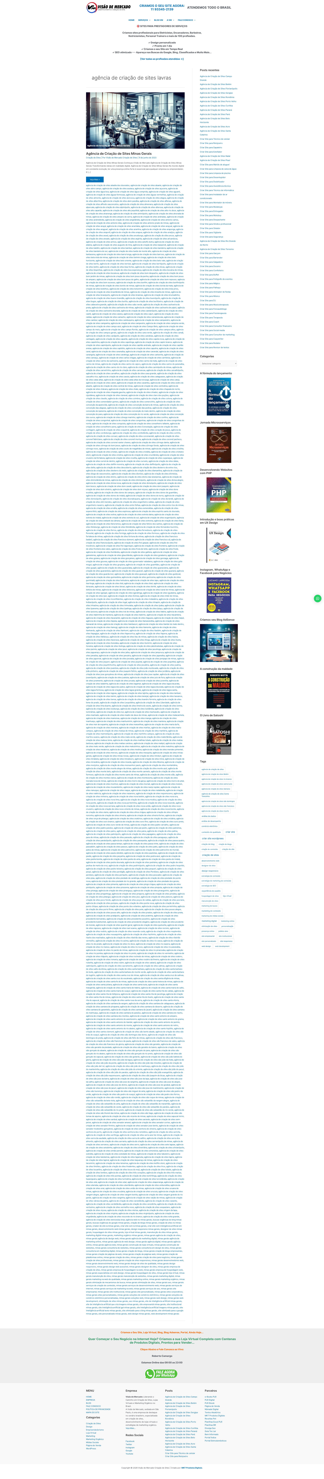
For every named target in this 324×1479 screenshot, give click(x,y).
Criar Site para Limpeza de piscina (215, 173)
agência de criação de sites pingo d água (137, 884)
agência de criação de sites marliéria (151, 731)
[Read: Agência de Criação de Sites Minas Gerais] (135, 120)
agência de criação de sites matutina (157, 746)
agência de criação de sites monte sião (157, 774)
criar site (230, 832)
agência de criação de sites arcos (159, 235)
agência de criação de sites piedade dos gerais (158, 881)
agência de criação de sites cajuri (138, 314)
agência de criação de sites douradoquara (121, 499)
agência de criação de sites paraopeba (130, 840)
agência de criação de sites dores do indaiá (105, 495)
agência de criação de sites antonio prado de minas (146, 223)
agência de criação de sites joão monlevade (138, 668)
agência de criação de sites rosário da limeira (139, 959)
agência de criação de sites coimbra (124, 398)
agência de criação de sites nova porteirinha (117, 803)
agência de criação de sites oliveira (110, 815)
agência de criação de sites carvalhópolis (164, 370)
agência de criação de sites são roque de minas (142, 1097)
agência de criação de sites (213, 769)
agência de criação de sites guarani (127, 571)
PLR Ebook (209, 1403)
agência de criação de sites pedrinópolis (127, 865)
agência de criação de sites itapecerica (117, 633)
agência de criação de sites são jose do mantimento (140, 1088)
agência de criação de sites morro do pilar (165, 781)
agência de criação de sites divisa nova (103, 483)
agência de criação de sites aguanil (164, 191)
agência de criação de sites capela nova (146, 339)
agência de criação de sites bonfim (131, 282)
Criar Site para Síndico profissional (215, 224)
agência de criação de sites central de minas (113, 386)
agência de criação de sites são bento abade (135, 1031)
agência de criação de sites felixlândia (118, 527)
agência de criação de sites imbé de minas (159, 596)
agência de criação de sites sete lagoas (157, 1144)
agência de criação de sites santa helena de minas (150, 981)
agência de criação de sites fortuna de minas (124, 536)
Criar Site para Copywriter (211, 339)
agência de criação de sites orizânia (159, 818)
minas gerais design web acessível (112, 1266)
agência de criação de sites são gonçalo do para (128, 1050)
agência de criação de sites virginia (101, 1213)
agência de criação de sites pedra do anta (121, 859)
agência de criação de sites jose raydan (141, 674)
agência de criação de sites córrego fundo (140, 445)
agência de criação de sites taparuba (126, 1157)
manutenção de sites (210, 901)
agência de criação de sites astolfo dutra (135, 242)
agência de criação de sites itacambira (164, 615)
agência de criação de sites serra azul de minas (141, 1135)
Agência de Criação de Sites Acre (215, 126)
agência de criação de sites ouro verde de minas (107, 825)
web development (222, 946)
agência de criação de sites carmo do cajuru (120, 364)
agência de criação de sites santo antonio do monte (109, 1025)
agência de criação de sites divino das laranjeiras (139, 477)
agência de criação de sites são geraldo (142, 1044)
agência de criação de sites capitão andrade (131, 345)
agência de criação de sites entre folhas (122, 505)
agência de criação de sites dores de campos (114, 492)
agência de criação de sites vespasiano (152, 1207)
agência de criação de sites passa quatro (166, 840)
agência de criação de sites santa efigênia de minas (156, 978)
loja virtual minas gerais (135, 1232)
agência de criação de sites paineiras (164, 828)
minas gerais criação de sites (117, 1257)
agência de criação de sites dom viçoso (130, 489)
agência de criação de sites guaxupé (131, 574)
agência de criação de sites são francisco (164, 1038)
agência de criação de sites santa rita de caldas (152, 991)
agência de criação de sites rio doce (119, 944)
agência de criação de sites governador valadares (130, 561)
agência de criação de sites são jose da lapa (129, 1078)
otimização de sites (209, 926)
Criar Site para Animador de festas (215, 292)
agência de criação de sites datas (163, 461)
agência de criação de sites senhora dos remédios (125, 1132)
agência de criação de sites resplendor (163, 931)
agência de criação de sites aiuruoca (118, 198)
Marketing (90, 1436)
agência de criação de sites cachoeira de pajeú (156, 307)
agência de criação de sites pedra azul (143, 856)
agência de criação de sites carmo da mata (138, 361)
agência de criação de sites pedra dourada (105, 862)
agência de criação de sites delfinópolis (142, 464)
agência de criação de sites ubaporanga (145, 1182)
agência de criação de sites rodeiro (166, 956)
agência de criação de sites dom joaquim (150, 486)
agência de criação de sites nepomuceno (154, 793)
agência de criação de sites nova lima (102, 799)
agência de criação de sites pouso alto (103, 912)
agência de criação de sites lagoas (101, 693)
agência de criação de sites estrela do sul (120, 517)
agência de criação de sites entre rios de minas (162, 505)
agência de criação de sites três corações (126, 1172)
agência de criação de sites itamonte (134, 627)
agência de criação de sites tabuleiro (153, 1154)
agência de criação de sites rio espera (153, 944)
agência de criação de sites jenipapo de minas (155, 658)
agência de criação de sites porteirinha (159, 906)
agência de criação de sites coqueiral (112, 430)
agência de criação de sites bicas (150, 267)
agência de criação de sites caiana (107, 314)
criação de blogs (225, 844)
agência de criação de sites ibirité (141, 586)
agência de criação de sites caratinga (112, 354)
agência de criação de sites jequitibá (159, 662)
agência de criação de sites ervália (101, 508)
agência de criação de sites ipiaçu (147, 608)
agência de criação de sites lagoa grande (123, 690)
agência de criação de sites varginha (108, 1197)
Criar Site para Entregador (211, 211)
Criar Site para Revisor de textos (214, 347)
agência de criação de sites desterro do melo (106, 470)
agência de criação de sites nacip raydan (141, 787)
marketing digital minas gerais (99, 1235)
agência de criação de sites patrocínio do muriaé (157, 850)
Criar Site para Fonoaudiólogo (213, 309)
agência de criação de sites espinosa (114, 511)
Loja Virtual (91, 1433)
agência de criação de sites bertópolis (149, 264)
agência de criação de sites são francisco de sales (154, 1041)
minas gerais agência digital (148, 1241)
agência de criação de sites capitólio (109, 348)
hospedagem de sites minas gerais (108, 1232)
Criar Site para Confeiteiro (212, 270)
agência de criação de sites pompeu (102, 903)
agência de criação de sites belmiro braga (127, 257)
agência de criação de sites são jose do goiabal (149, 1085)
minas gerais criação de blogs (129, 1251)
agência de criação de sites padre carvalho (149, 825)
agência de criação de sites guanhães (142, 564)
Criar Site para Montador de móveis (216, 202)
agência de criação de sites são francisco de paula (108, 1041)
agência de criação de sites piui (126, 897)
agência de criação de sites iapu (144, 580)
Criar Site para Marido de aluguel (214, 164)
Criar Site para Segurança (211, 237)
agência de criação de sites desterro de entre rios (155, 467)
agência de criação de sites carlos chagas (117, 357)
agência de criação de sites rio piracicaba (147, 950)
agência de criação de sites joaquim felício (118, 671)
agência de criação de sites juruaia (119, 680)
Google (129, 1450)
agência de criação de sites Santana (216, 789)
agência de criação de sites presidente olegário (128, 922)
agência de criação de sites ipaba (149, 605)
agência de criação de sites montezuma (134, 778)
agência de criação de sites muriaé (134, 784)
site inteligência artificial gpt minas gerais (117, 1307)
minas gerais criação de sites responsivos (132, 1260)
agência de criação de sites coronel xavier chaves (108, 442)
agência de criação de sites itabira (151, 611)
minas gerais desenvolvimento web (102, 1263)
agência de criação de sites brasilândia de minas (107, 292)
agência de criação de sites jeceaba (118, 658)
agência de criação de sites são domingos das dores (123, 1034)
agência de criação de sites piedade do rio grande (113, 881)
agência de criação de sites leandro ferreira (136, 699)
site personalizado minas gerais (112, 1313)
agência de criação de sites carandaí (142, 351)
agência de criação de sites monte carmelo (131, 771)
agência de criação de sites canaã (168, 332)
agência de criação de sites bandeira (149, 248)
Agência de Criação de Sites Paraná (216, 110)
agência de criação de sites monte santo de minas (117, 774)
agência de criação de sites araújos (159, 232)
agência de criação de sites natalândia (148, 790)
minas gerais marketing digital (160, 1276)
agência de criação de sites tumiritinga (139, 1176)
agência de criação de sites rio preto (120, 953)
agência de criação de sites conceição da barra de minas (133, 405)
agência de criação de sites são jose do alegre (159, 1082)
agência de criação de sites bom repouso (158, 279)
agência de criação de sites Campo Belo (140, 326)
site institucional (225, 936)
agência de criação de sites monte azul (149, 768)
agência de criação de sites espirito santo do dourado (155, 511)
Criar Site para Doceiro (210, 266)
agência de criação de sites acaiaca (118, 188)
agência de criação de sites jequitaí (126, 662)
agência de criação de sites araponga (158, 229)
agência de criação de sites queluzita (149, 925)
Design (89, 1426)
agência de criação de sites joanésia (102, 668)
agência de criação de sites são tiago (136, 1113)
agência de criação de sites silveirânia (130, 1147)
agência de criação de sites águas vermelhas (146, 195)
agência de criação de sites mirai (149, 759)
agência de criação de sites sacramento (115, 966)
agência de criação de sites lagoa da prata (160, 683)
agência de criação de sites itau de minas (128, 636)
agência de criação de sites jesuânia (133, 665)
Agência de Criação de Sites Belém (215, 84)
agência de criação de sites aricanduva (160, 238)
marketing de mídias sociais (212, 916)
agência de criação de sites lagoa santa (159, 690)
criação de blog (208, 844)
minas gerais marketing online (134, 1279)
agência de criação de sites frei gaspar (131, 543)
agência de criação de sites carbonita (146, 354)
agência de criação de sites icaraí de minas (155, 589)
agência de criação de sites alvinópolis (130, 213)
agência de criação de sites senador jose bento (137, 1125)
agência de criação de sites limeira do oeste (131, 705)
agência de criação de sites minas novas (111, 756)
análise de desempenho (211, 821)
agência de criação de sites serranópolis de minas (149, 1141)
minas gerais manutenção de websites (129, 1276)
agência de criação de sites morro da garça (126, 781)
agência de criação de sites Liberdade (152, 702)
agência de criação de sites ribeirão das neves (126, 937)
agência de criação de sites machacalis (142, 712)
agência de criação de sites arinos (101, 242)
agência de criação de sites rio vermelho (155, 953)
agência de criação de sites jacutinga (144, 649)
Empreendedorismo (95, 1430)
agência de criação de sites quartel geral (114, 925)
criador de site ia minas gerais (106, 1226)
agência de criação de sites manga (135, 718)
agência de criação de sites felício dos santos (142, 524)
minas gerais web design (155, 1298)
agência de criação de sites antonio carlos (159, 220)
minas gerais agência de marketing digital (138, 1238)
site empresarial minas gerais (152, 1304)
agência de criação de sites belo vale (148, 260)
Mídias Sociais (92, 1442)
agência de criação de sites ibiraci (110, 586)
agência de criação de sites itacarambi (103, 618)
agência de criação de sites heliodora (112, 580)
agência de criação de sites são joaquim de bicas (143, 1075)
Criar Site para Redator (210, 343)
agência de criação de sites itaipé (169, 618)
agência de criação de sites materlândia (154, 737)
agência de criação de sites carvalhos (102, 373)
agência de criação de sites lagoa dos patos (105, 687)
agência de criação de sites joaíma (165, 665)
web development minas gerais (165, 1313)
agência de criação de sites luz (110, 712)
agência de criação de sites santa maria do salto (162, 988)
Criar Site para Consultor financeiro (216, 326)
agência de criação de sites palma (162, 831)
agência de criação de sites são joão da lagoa (112, 1060)
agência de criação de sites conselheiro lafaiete (148, 423)
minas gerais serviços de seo (147, 1288)
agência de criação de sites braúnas (127, 295)
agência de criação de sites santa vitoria (161, 1000)
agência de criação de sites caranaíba (108, 351)
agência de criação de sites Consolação (135, 427)
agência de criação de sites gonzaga (152, 558)
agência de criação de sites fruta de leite (129, 549)
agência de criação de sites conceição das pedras (129, 408)
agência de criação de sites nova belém (126, 796)
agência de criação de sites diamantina (144, 470)
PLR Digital (210, 1400)
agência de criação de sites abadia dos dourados (107, 185)
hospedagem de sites (210, 896)
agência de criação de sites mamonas (102, 718)
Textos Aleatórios (212, 1412)
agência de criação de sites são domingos (218, 801)
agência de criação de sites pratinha (137, 915)
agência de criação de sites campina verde (165, 323)
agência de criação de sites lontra (167, 705)
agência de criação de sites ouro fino (131, 821)
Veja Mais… (131, 1428)
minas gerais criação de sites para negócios (150, 1257)
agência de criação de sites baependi (149, 245)
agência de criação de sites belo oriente (113, 260)
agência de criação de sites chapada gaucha (105, 392)
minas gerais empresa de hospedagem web (163, 1270)
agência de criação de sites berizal (115, 264)
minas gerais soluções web (131, 1298)
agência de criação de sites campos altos (157, 329)
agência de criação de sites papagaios (139, 834)
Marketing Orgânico (95, 1439)
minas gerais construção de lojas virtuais (135, 1245)
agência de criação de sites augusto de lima (112, 245)
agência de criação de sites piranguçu (115, 890)
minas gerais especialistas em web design (105, 1273)
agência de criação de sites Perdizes (142, 872)
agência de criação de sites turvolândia (149, 1179)
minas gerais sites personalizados (101, 1295)
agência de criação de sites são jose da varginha (116, 1082)
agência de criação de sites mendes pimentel (163, 749)
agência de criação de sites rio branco (217, 779)
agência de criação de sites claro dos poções (148, 395)
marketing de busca (209, 906)
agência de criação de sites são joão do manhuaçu (128, 1066)
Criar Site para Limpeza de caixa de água (218, 169)
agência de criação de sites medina (125, 749)
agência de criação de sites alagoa (150, 198)
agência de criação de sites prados (136, 912)
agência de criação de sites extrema (137, 520)
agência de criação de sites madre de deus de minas (123, 715)
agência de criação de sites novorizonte (158, 809)
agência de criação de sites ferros (101, 530)
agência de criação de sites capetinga (117, 342)
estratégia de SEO (209, 886)
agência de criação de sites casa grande (138, 373)
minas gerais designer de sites (143, 1266)
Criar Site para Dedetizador (212, 181)
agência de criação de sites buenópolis (142, 298)
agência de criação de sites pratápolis (103, 915)
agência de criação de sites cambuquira (116, 320)
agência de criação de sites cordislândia (130, 433)
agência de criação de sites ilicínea (123, 596)
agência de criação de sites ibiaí (138, 583)
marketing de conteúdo (211, 911)
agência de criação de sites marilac (134, 727)
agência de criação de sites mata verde (117, 737)
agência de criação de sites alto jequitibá (121, 210)
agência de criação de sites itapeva (151, 633)
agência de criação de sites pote (129, 909)
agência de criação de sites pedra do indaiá (160, 859)
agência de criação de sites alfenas (155, 201)
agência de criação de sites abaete (145, 185)
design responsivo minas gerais (145, 1229)
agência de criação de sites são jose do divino (106, 1085)
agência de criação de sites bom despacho (139, 273)
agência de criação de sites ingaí (112, 602)
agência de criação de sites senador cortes (151, 1122)
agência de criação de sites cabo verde (124, 304)
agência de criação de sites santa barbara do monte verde (120, 972)
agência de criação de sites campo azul (103, 326)
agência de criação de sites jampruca (147, 652)
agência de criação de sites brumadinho (162, 295)
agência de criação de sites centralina (150, 386)
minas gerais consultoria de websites (111, 1248)
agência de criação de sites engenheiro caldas (133, 502)
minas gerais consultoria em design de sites (149, 1248)
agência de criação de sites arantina (125, 229)
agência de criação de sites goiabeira (150, 555)
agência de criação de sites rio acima (112, 941)
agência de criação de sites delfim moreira (105, 464)
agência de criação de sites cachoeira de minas (113, 307)
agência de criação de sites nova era (161, 796)
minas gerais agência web (104, 1245)
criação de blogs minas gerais (144, 1223)
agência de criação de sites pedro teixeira (104, 868)
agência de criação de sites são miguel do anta (124, 1091)
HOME (89, 1397)
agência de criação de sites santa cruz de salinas (162, 975)
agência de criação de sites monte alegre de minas (108, 768)
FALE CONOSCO (93, 1406)
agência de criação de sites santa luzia (130, 984)
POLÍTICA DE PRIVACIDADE (98, 1409)
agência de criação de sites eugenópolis (158, 517)
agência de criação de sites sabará (140, 962)
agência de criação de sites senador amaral (111, 1122)
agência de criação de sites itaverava (102, 640)
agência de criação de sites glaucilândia (114, 555)
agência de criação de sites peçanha (108, 856)
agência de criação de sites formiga (110, 533)
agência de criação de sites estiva (101, 514)
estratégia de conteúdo (211, 876)
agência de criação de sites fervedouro (134, 530)
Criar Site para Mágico (210, 283)
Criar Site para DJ (208, 300)
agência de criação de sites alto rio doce (158, 210)
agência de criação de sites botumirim (126, 289)
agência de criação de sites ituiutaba (102, 643)
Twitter (129, 1444)
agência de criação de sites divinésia (160, 473)
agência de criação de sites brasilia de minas (150, 292)
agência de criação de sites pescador (144, 875)
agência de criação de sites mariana (102, 727)
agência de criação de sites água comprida (129, 191)
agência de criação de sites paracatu (116, 837)
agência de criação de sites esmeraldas (135, 508)
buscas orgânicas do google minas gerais (111, 1223)
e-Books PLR (210, 1397)
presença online (208, 931)
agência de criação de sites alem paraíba (121, 201)
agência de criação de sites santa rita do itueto (132, 997)
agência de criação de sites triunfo (215, 811)
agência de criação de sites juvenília (152, 680)
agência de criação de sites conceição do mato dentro (131, 411)
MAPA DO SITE (92, 1412)
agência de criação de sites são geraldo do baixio (135, 1047)
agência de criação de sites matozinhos (122, 746)
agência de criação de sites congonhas (128, 420)
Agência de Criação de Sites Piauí (215, 160)
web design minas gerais (139, 1313)
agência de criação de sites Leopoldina (117, 702)
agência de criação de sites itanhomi (112, 630)
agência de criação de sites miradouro (117, 759)
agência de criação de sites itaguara (137, 618)
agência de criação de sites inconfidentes (104, 599)
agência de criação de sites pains (101, 831)
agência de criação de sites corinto (164, 433)
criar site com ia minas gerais (133, 1226)
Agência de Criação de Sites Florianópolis (218, 88)
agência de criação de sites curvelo (132, 461)
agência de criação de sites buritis (112, 301)
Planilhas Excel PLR (213, 1422)
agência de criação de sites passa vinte (140, 843)
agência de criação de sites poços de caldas (131, 900)
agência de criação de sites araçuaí (156, 226)
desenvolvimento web (210, 861)
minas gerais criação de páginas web (139, 1254)
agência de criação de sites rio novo (126, 947)
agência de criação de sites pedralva (141, 862)
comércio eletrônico (209, 826)
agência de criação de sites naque (115, 790)
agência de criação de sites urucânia (108, 1191)
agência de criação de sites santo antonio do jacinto (156, 1022)
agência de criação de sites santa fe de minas (106, 981)
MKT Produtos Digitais (215, 1415)
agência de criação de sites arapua (126, 232)
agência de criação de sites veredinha (139, 1204)
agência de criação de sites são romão (103, 1097)
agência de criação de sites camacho (109, 317)
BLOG (88, 1403)
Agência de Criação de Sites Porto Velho (218, 101)
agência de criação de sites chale (123, 389)
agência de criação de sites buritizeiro (146, 301)
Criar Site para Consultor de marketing (217, 334)
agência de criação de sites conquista (109, 423)
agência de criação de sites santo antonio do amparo (153, 1016)
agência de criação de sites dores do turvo (145, 495)
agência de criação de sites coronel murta (122, 439)
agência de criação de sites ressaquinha (104, 934)
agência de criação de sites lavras (101, 699)
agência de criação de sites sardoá (101, 1119)
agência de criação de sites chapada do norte (159, 389)
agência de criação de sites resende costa (126, 931)
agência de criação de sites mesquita (135, 752)
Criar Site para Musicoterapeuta (214, 304)
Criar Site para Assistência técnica (215, 186)
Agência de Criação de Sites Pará (215, 114)
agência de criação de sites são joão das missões (139, 1063)
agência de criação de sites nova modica (138, 799)
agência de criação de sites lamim (101, 696)
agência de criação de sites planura (156, 897)
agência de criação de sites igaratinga (125, 593)
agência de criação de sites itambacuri (120, 624)
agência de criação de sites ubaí (112, 1182)
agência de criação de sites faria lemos (103, 524)
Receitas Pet (210, 1418)
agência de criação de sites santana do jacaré (131, 1009)
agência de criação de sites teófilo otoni (147, 1163)
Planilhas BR (210, 1425)
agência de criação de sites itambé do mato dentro (161, 624)
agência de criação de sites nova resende (156, 803)
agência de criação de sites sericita (164, 1132)
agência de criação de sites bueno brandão (105, 298)
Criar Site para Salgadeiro (211, 262)
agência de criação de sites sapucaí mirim (165, 1116)
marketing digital (209, 921)
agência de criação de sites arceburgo (126, 235)
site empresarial (208, 936)
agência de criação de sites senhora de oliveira (135, 1129)
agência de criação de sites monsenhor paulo (120, 765)
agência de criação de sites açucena (151, 188)
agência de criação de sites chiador (142, 392)
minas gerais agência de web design (118, 1241)
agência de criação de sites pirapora (128, 894)
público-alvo (223, 931)
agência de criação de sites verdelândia (103, 1204)
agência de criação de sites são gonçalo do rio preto (129, 1053)
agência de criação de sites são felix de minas (124, 1038)
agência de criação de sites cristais (101, 452)
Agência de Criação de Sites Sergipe (216, 93)
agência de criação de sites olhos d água (127, 812)
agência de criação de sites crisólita (167, 448)
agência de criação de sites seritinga (102, 1135)
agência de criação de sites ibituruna (118, 589)
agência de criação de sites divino (101, 477)
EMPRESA (90, 1400)
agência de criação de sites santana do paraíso (120, 1013)
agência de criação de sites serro (124, 1144)
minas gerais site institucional (111, 1292)
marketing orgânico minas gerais (128, 1235)
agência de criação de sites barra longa (113, 254)
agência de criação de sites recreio (153, 928)
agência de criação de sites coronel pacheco (161, 439)
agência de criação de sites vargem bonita (119, 1194)
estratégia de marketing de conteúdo (216, 881)
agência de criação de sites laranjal (132, 696)
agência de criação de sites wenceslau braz (105, 1220)
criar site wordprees (213, 838)
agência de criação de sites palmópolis (103, 834)
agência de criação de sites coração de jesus (150, 430)
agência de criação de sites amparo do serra (112, 217)
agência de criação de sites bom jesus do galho (118, 279)
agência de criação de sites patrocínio (117, 850)
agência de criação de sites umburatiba (152, 1185)
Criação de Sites (93, 157)
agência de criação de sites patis (142, 846)
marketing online (227, 921)
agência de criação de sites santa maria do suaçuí (108, 991)
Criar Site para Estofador (211, 152)
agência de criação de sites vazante (161, 1201)
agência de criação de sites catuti (101, 383)
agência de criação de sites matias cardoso (113, 743)
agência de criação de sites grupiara (109, 564)
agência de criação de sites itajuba (101, 621)
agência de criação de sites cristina (107, 455)
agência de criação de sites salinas (149, 966)
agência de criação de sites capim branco (153, 342)
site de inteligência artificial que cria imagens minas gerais (112, 1304)
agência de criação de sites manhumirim (114, 721)
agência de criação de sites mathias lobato (132, 740)
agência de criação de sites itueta (166, 640)
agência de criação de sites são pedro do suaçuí (113, 1094)
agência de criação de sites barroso (148, 254)
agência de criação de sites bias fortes (117, 267)
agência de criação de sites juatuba (113, 677)
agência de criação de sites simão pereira (104, 1150)
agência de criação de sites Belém (215, 774)
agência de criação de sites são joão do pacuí (163, 1069)
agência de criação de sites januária (115, 655)
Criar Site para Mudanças (211, 207)
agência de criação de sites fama (168, 520)
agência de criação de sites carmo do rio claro (106, 367)
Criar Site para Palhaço (210, 287)
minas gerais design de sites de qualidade (137, 1263)
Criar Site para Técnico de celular (215, 139)
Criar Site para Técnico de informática (217, 190)
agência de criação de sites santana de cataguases (151, 1003)
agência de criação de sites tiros (150, 1166)
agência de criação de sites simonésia (141, 1150)
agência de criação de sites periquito (111, 875)
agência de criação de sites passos (111, 846)
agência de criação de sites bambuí (116, 248)
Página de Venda (93, 1445)
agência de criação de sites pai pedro (130, 828)
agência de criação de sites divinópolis (128, 480)
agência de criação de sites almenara (136, 204)
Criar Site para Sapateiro (211, 147)
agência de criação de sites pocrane (168, 900)
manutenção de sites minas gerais (162, 1232)
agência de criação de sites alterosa (147, 207)
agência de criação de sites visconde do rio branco (119, 1216)
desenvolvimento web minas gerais (114, 1229)
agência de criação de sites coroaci (101, 436)
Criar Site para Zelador (210, 228)
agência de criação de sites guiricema (138, 577)
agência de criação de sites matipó (149, 743)
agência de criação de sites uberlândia (116, 1185)
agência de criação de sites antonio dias (104, 223)
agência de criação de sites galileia (136, 552)
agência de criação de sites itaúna (162, 636)
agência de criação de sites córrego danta (150, 442)
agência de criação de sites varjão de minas (145, 1197)
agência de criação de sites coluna (156, 398)
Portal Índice (210, 1437)
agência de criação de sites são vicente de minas (124, 1116)
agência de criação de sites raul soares (119, 928)
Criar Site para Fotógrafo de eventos (216, 279)
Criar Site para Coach (209, 322)
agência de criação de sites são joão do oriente (121, 1069)
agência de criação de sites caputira (142, 348)
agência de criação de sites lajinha (133, 693)
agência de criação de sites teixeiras (112, 1163)
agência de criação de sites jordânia (154, 671)
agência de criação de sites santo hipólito (154, 1028)
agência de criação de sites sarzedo (134, 1119)
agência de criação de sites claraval (111, 395)
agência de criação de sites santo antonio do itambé (109, 1022)
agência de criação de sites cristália (134, 452)
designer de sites (208, 866)
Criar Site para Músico (210, 296)
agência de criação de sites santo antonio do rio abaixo (110, 1028)
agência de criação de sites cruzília (121, 458)
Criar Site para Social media (212, 330)
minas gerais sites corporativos (169, 1292)
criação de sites (210, 855)
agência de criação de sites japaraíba (148, 655)
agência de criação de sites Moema (148, 762)
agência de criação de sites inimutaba (116, 605)
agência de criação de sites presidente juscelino (128, 919)
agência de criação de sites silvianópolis (166, 1147)
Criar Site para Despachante (212, 219)
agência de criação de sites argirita (126, 238)
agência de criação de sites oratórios (125, 818)
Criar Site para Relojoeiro (211, 143)
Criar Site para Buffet (209, 275)
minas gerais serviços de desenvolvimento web (137, 1285)
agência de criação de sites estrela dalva (135, 514)
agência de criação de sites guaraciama (150, 568)
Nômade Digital (211, 1409)
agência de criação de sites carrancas (128, 370)
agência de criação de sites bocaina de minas (162, 270)
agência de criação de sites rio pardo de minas (107, 950)
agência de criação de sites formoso (143, 533)
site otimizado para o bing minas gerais (139, 1310)
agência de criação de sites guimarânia (103, 577)
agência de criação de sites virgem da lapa (158, 1210)
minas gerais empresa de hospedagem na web (122, 1270)
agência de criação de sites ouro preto (166, 821)
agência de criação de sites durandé (157, 499)
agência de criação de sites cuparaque (155, 458)
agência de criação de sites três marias (163, 1172)
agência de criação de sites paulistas (140, 853)
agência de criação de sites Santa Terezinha (215, 795)
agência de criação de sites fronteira (150, 546)
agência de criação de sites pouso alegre (162, 909)
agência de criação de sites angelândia (122, 220)
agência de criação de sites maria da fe (161, 724)
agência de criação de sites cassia (114, 376)
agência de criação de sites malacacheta (166, 715)
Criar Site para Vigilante (210, 232)
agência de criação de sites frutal (163, 549)
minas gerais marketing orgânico (163, 1279)
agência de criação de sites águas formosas (105, 195)
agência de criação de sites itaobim (145, 630)
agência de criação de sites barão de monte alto (129, 251)
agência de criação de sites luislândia (137, 709)
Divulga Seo (210, 1428)
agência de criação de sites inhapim (144, 602)
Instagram (130, 1447)
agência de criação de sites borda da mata (154, 285)
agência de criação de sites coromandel (136, 436)
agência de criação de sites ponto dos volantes (120, 906)
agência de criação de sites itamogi (101, 627)
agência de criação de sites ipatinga (115, 608)
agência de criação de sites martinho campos (134, 734)
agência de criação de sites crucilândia (141, 455)
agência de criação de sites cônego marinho (115, 417)
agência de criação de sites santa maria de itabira (118, 988)
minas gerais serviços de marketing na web (113, 1288)
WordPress (91, 1448)
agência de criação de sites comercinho (137, 401)
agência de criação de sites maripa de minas (114, 731)
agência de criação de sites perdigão (108, 872)
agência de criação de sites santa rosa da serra (121, 1000)
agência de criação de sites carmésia (153, 357)
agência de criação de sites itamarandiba (136, 621)
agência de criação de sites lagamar (125, 683)
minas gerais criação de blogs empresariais (162, 1251)
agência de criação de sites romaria (102, 959)
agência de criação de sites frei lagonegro (114, 546)
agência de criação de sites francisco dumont (113, 539)
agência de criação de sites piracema (112, 887)
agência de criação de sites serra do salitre (126, 1138)
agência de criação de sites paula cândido (104, 853)
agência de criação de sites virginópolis (136, 1213)
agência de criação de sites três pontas (103, 1176)
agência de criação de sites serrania (110, 1141)
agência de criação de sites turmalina (114, 1179)
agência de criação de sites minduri (145, 756)
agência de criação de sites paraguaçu (150, 837)
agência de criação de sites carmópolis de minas (149, 367)
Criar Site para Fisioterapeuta (213, 313)
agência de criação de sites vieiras (122, 1210)
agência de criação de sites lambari (165, 693)
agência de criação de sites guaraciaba (114, 568)
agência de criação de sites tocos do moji (121, 1169)
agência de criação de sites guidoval (164, 574)
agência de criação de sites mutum (166, 784)
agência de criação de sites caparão (112, 339)
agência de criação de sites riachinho (139, 934)
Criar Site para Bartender (211, 257)
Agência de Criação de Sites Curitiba (216, 105)
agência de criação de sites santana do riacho (162, 1013)
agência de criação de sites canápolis (102, 336)
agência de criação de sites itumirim (136, 643)
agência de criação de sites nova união (133, 806)
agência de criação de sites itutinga (109, 646)
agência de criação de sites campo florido (119, 329)
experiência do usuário (211, 891)
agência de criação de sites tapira (159, 1157)
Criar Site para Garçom (210, 253)
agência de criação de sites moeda (115, 762)
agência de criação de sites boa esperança (122, 270)
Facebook (130, 1441)
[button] (149, 20)
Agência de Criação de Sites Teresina (217, 249)
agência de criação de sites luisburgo (102, 709)
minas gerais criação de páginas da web (104, 1254)
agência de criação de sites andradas (149, 217)
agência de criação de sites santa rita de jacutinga (143, 994)
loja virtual (227, 896)
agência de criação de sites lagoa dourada (144, 687)
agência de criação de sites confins (152, 417)
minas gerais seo (163, 1282)
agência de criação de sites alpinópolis (112, 207)
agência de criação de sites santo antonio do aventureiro (111, 1019)
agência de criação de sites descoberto (113, 467)
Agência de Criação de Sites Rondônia (217, 97)
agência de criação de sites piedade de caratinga (117, 878)
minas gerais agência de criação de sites (162, 1235)
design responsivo (210, 871)
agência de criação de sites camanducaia (145, 317)
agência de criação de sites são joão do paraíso (107, 1072)
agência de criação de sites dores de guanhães (156, 492)
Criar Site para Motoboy (210, 215)
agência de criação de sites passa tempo (104, 843)
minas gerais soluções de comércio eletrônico (138, 1295)
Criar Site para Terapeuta (211, 317)
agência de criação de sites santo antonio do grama (161, 1019)
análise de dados (209, 816)
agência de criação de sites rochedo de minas (129, 956)
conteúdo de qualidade (211, 832)
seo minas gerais (136, 1301)
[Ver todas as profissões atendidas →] (162, 58)
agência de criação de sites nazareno (118, 793)
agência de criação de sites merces (102, 752)
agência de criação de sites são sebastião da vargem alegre (142, 1100)
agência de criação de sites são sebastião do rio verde (149, 1110)
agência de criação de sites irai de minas (116, 611)
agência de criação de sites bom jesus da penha (127, 276)
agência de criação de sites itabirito (130, 615)
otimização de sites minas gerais (113, 1301)
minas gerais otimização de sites (140, 1282)
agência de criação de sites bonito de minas (114, 285)
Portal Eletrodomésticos (215, 1440)
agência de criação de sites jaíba (115, 652)
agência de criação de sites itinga (135, 640)
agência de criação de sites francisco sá (152, 539)
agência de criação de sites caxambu (133, 383)
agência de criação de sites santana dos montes (107, 1016)
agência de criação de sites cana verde (134, 332)
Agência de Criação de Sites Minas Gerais (119, 154)
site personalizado (209, 941)
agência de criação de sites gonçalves (118, 558)
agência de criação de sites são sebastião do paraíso (145, 1107)
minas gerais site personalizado (139, 1292)
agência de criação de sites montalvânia (159, 765)
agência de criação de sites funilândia (103, 552)
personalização (227, 926)
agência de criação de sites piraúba (161, 894)
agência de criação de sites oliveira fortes (145, 815)
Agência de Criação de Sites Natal (215, 156)
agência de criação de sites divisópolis (139, 483)
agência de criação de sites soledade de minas (115, 1154)
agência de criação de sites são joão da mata (153, 1060)
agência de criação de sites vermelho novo (115, 1207)
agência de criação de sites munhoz (102, 784)
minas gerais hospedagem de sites (140, 1273)
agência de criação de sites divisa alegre (165, 480)
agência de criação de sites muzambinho (104, 787)
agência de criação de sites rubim (109, 962)
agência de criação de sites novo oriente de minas (117, 809)
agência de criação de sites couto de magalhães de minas (124, 448)
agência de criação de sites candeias (136, 336)
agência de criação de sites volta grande (161, 1216)
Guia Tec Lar (210, 1431)
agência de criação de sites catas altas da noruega (126, 380)
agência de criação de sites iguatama (159, 593)
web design (206, 946)
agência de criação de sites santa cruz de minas (117, 975)
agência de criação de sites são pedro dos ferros (157, 1094)
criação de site (228, 849)
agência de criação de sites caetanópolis (139, 311)
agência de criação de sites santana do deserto (141, 1006)
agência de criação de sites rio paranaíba (162, 947)
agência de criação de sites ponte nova (136, 903)
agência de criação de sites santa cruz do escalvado (109, 978)
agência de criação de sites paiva (131, 831)
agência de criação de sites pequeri (140, 868)
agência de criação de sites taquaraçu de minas (131, 1160)
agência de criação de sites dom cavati (114, 486)
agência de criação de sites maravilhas (126, 724)
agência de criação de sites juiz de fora (147, 677)
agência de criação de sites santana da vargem (107, 1003)
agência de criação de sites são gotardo (122, 1057)
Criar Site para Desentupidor (213, 177)
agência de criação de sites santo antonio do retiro (155, 1025)
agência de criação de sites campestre (128, 323)
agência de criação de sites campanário (152, 320)
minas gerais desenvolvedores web (167, 1260)
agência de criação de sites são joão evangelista (150, 1072)
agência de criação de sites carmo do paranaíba (162, 364)
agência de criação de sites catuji (164, 380)
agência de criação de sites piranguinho (151, 890)
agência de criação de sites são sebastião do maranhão (145, 1104)
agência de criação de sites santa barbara (125, 969)
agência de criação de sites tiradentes (118, 1166)
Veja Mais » (95, 180)
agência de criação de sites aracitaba (123, 226)
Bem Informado (211, 1434)
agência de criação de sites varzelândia (126, 1201)
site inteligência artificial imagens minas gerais (158, 1307)
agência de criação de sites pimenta (102, 884)
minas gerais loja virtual (167, 1273)
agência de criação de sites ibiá (109, 583)
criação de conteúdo (210, 849)
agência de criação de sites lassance (165, 696)
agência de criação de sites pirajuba (146, 887)
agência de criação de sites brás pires (161, 289)
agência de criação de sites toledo (156, 1169)
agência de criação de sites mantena (149, 721)
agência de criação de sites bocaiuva (102, 273)
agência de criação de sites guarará (160, 571)
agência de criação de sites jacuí (112, 649)
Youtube (129, 1454)
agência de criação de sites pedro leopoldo (165, 865)
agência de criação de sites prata (168, 912)
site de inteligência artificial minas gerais (163, 1301)
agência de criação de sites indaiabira (141, 599)
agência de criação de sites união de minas (124, 1188)
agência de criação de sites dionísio (127, 473)
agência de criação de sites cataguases (147, 376)
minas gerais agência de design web (102, 1238)
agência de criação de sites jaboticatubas (144, 646)
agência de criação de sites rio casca (145, 941)
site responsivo (226, 941)
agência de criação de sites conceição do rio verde (126, 414)
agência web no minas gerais (139, 1220)
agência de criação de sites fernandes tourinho (157, 527)
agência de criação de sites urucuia (141, 1191)
